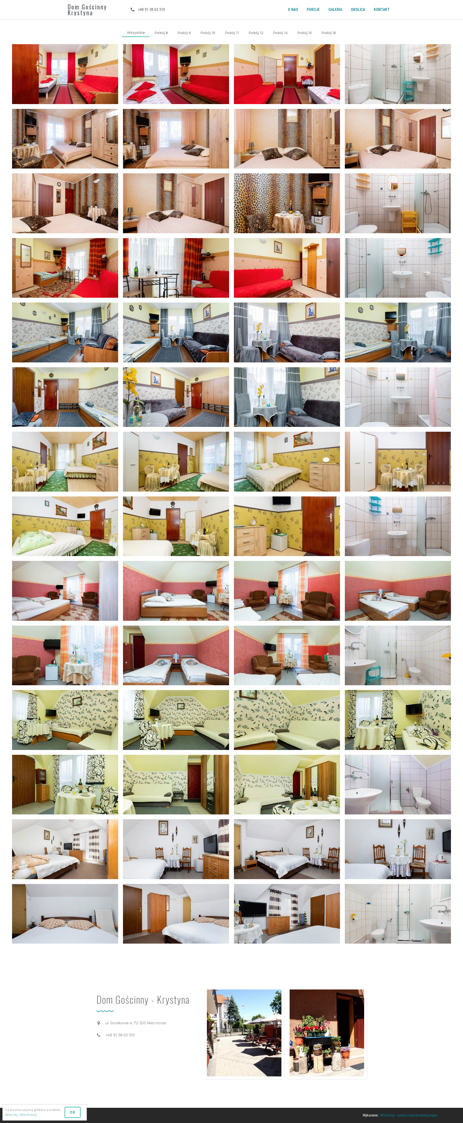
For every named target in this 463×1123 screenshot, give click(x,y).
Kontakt (382, 9)
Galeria (335, 9)
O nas (293, 9)
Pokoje (313, 9)
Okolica (358, 9)
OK (72, 1112)
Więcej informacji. (21, 1114)
